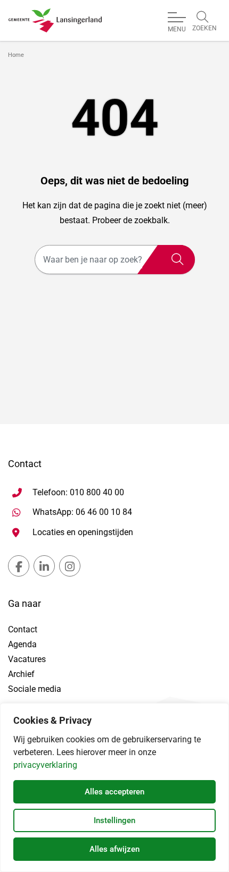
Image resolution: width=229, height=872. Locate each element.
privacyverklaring (45, 765)
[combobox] (115, 259)
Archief (21, 674)
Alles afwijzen (114, 849)
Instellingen (114, 820)
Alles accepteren (114, 792)
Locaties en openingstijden (82, 532)
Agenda (22, 644)
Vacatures (27, 659)
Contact (22, 629)
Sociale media (34, 689)
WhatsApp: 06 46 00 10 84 (82, 511)
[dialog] (114, 787)
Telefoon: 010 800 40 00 (78, 492)
